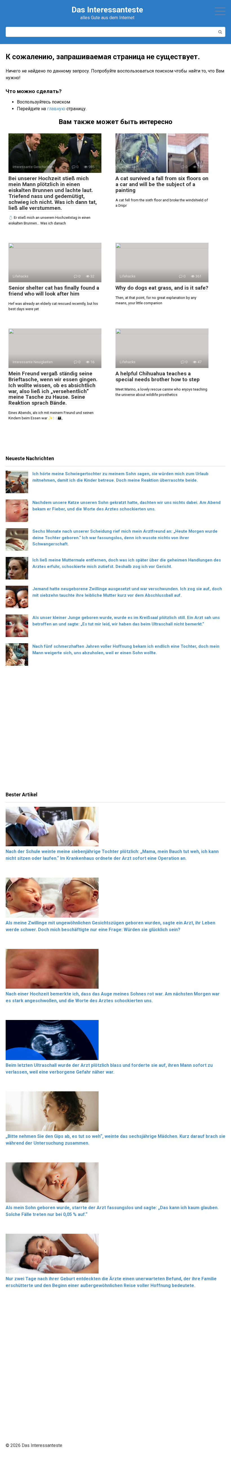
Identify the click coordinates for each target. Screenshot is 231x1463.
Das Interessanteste (107, 9)
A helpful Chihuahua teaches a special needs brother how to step (157, 376)
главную (56, 108)
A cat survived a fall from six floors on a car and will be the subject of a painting (161, 184)
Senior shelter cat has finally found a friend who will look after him (53, 291)
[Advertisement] (115, 730)
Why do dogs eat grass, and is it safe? (161, 288)
